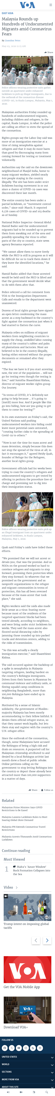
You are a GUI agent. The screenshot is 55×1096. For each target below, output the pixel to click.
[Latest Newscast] (8, 1092)
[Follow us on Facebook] (5, 1048)
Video (8, 888)
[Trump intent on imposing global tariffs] (27, 907)
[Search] (46, 1092)
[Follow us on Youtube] (19, 1048)
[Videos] (21, 1092)
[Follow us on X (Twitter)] (12, 1048)
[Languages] (33, 1092)
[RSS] (33, 1048)
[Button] (48, 52)
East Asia (7, 13)
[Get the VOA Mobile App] (27, 969)
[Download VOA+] (27, 1010)
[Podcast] (40, 1048)
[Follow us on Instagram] (26, 1048)
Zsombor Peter (12, 40)
